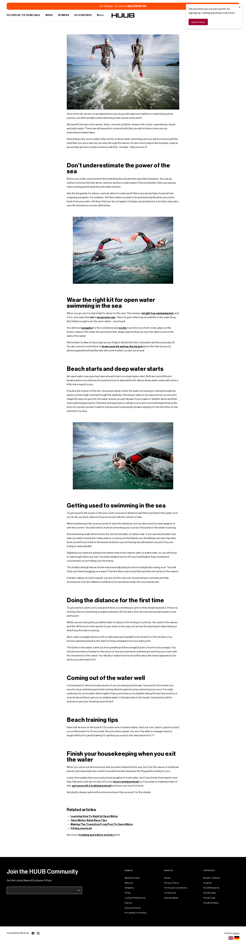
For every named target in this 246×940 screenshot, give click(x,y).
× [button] (239, 7)
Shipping (129, 888)
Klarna (128, 903)
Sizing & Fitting (132, 908)
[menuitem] (23, 15)
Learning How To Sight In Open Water (94, 816)
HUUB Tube (209, 898)
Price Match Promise (135, 913)
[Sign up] (78, 890)
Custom (207, 883)
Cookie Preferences (135, 898)
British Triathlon (211, 878)
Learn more (198, 22)
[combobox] (230, 938)
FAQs (128, 893)
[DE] (236, 938)
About (167, 878)
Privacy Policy (171, 883)
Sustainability (171, 898)
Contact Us (170, 893)
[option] (236, 938)
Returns (129, 883)
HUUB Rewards (211, 888)
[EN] (230, 938)
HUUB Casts (209, 893)
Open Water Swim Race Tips (89, 820)
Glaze (236, 933)
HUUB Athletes (210, 903)
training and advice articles (96, 835)
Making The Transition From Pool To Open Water (102, 824)
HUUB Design (14, 933)
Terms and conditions (175, 888)
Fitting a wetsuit (81, 828)
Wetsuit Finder (132, 878)
